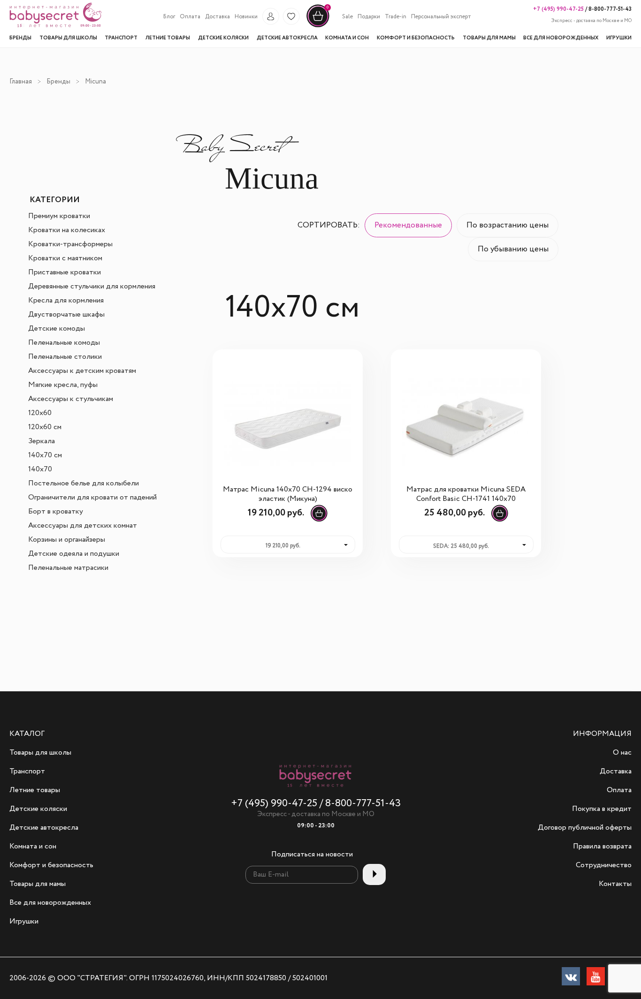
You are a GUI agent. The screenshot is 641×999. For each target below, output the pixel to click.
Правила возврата (602, 846)
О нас (622, 753)
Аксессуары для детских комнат (82, 526)
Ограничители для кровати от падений (92, 497)
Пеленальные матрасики (68, 568)
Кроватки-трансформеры (70, 244)
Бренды (58, 81)
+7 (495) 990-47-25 (558, 9)
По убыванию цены (513, 249)
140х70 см (45, 455)
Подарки (369, 17)
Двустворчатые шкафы (66, 314)
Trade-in (395, 17)
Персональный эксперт (441, 17)
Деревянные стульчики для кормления (91, 286)
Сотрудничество (604, 865)
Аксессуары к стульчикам (70, 399)
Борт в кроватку (55, 511)
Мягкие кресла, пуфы (63, 385)
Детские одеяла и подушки (73, 554)
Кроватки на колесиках (66, 230)
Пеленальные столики (65, 357)
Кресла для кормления (66, 300)
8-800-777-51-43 (609, 9)
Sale (347, 17)
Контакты (615, 884)
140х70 (40, 469)
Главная (20, 81)
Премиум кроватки (59, 216)
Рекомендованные (408, 225)
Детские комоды (56, 329)
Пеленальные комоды (64, 343)
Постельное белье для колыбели (83, 483)
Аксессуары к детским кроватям (82, 371)
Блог (169, 17)
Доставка (217, 17)
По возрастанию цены (507, 225)
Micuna (95, 81)
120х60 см (44, 427)
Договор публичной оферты (585, 828)
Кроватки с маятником (65, 258)
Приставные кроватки (64, 272)
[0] (317, 26)
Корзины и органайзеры (66, 540)
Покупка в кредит (602, 809)
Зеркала (41, 441)
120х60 (40, 413)
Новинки (246, 17)
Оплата (190, 17)
